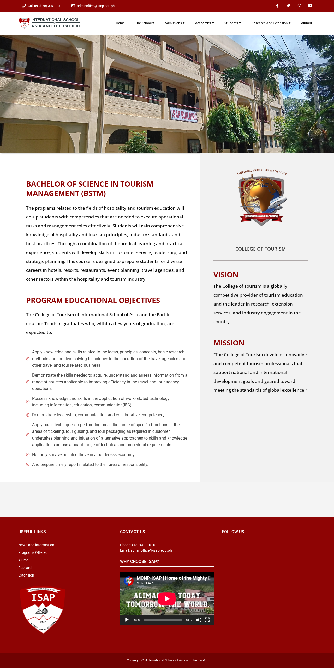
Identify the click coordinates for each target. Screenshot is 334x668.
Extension (26, 575)
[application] (167, 598)
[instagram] (299, 6)
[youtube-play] (310, 6)
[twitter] (288, 6)
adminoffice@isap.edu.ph (96, 6)
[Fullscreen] (207, 620)
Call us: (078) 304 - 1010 (45, 6)
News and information (36, 545)
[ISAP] (49, 22)
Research (25, 568)
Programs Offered (32, 552)
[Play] (126, 620)
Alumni (306, 23)
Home (120, 23)
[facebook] (277, 6)
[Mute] (198, 620)
